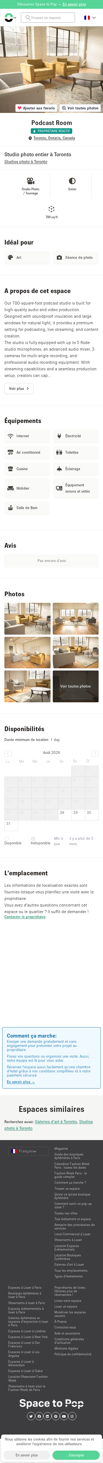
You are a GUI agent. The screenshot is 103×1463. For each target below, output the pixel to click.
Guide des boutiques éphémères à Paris (68, 1156)
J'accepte (76, 1455)
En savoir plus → (21, 1082)
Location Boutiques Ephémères (67, 1256)
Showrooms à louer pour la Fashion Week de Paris (26, 1387)
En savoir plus (27, 1455)
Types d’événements (68, 1276)
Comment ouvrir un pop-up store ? (73, 1205)
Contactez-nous (65, 1327)
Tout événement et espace (72, 1219)
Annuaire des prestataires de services (74, 1226)
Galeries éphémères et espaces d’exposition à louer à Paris (28, 1321)
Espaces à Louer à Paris (24, 1287)
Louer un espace (65, 1306)
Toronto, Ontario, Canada (54, 138)
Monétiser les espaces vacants (70, 1313)
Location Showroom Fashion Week (28, 1378)
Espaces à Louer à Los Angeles (24, 1353)
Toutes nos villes (65, 1213)
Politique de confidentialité (72, 1354)
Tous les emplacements (71, 1270)
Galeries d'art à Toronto (56, 1121)
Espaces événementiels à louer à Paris (26, 1310)
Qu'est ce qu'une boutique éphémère (72, 1196)
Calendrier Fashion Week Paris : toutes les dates (72, 1165)
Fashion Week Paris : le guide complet (70, 1174)
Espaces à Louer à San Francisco (24, 1344)
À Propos (60, 1321)
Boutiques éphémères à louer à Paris (24, 1295)
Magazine (61, 1148)
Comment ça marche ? (70, 1182)
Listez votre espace (67, 1300)
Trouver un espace (67, 1188)
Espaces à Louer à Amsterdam (21, 1363)
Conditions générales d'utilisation (69, 1340)
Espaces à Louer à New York (28, 1337)
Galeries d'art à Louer (69, 1264)
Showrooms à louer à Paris (26, 1303)
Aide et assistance (67, 1333)
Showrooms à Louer (68, 1240)
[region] (51, 981)
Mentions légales (66, 1348)
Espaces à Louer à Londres (27, 1331)
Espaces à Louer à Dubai (25, 1371)
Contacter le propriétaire (25, 916)
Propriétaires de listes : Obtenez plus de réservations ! (70, 1291)
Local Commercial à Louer (72, 1234)
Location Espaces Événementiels (66, 1247)
